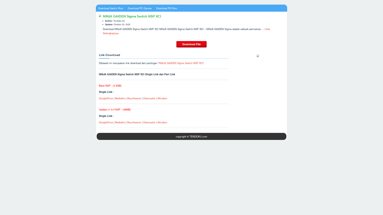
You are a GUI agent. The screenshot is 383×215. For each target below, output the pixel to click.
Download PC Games (140, 8)
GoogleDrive (106, 98)
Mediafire (120, 98)
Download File (191, 44)
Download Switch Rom (110, 8)
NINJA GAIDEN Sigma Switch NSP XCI (181, 63)
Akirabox (162, 98)
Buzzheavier (134, 98)
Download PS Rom (166, 8)
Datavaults (149, 98)
